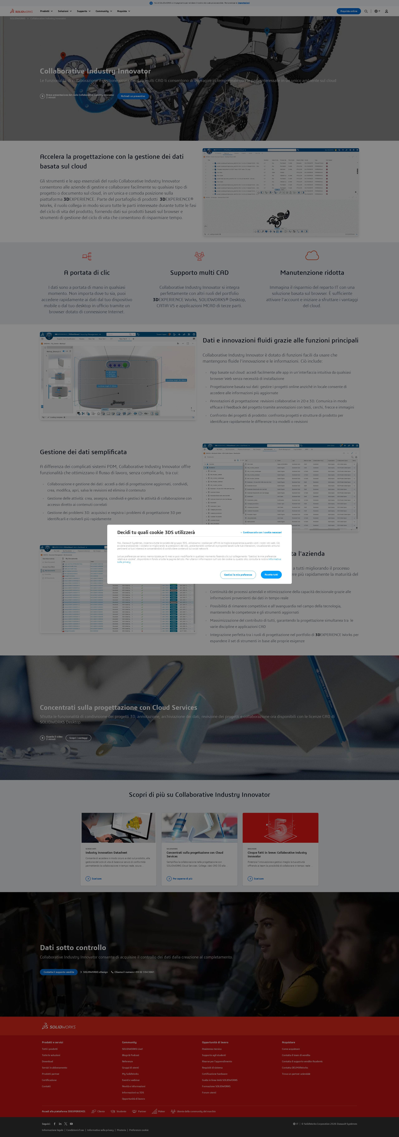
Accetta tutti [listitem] (271, 574)
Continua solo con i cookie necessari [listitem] (262, 532)
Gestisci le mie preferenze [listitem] (238, 575)
